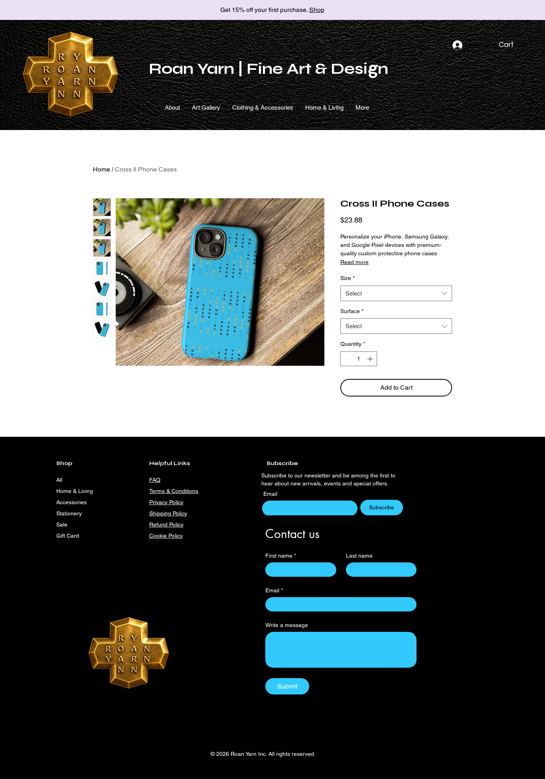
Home (101, 169)
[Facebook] (252, 535)
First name (280, 555)
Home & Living (74, 491)
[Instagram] (239, 535)
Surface (351, 311)
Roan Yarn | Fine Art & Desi (258, 68)
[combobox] (396, 293)
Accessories (71, 502)
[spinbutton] (358, 359)
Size (347, 278)
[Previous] (42, 10)
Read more (354, 262)
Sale (61, 524)
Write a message (286, 625)
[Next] (503, 10)
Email (271, 494)
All (59, 480)
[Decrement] (346, 359)
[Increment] (371, 359)
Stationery (69, 513)
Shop (316, 10)
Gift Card (67, 535)
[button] (512, 44)
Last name (359, 555)
